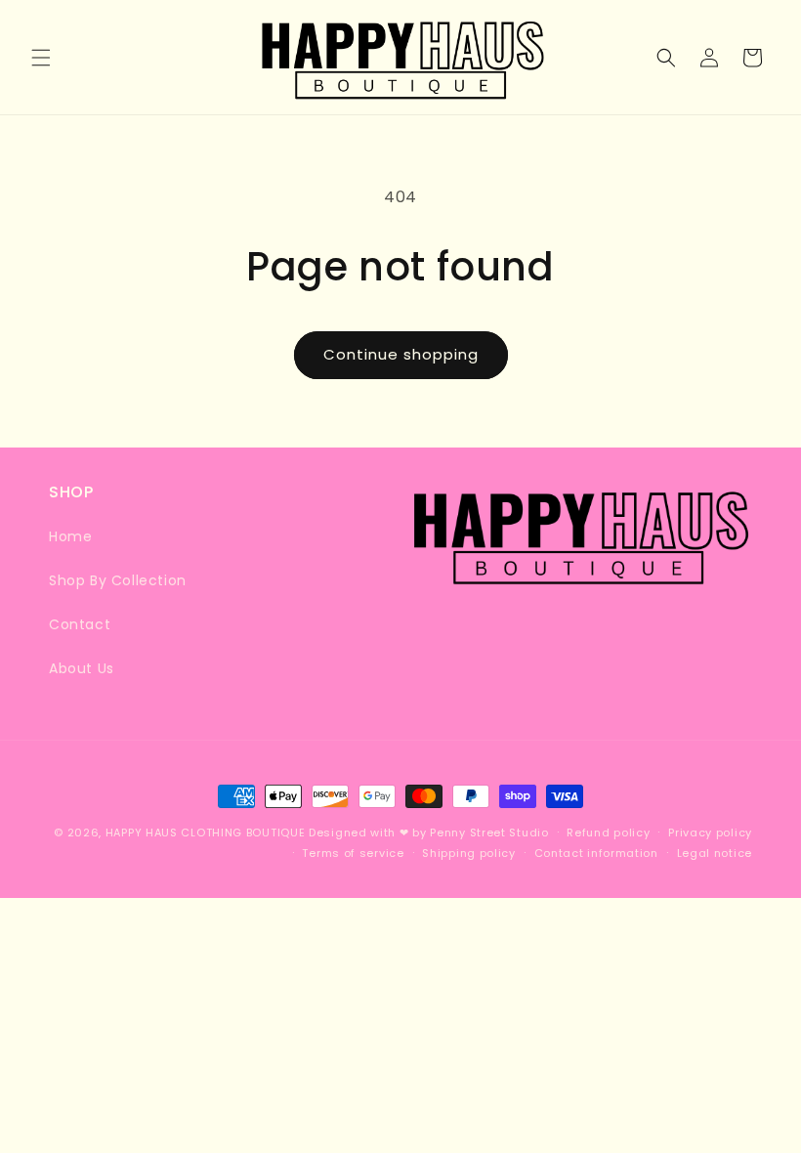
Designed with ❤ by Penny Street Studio (429, 832)
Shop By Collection (118, 580)
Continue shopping (401, 354)
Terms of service (352, 853)
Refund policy (608, 832)
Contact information (596, 853)
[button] (41, 57)
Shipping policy (469, 853)
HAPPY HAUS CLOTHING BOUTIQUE (205, 832)
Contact (79, 624)
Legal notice (714, 853)
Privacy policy (710, 832)
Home (70, 536)
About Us (81, 668)
